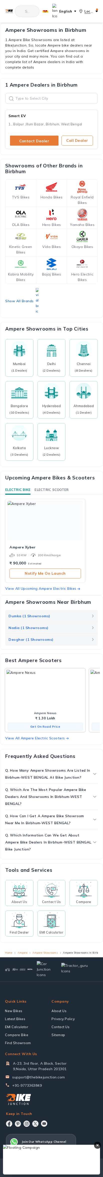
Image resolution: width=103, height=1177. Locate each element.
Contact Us (61, 1027)
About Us (59, 1011)
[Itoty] (22, 969)
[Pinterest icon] (18, 1123)
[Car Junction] (45, 969)
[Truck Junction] (15, 969)
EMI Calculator (16, 1027)
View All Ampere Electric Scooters (35, 738)
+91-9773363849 (27, 1085)
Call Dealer (77, 140)
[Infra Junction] (30, 969)
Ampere (22, 952)
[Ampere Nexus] (45, 690)
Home (8, 952)
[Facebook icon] (9, 1123)
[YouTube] (44, 1123)
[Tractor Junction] (7, 969)
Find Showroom (18, 1043)
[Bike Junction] (9, 11)
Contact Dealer (34, 141)
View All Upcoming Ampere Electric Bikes (40, 588)
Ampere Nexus (45, 713)
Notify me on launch (45, 573)
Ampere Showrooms (45, 952)
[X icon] (35, 1123)
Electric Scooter (51, 490)
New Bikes (13, 1011)
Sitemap (58, 1035)
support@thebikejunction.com (38, 1077)
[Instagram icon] (27, 1123)
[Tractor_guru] (77, 969)
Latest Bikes (15, 1019)
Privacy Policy (63, 1019)
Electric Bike (17, 490)
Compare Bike (16, 1035)
